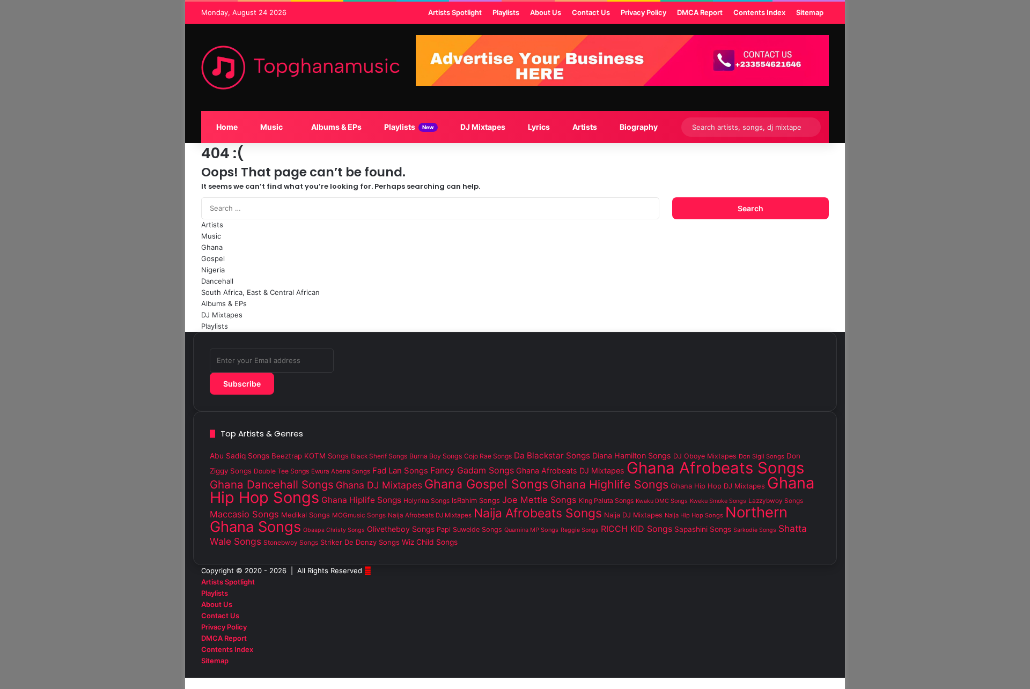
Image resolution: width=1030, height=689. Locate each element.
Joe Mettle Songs (539, 499)
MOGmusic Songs (359, 515)
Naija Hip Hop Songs (694, 515)
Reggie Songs (580, 530)
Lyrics (538, 126)
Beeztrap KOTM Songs (310, 455)
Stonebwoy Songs (290, 542)
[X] (817, 672)
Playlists (408, 126)
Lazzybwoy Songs (775, 501)
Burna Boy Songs (435, 456)
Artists (584, 126)
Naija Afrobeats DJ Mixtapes (430, 515)
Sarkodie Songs (754, 530)
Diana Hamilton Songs (631, 455)
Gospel (213, 258)
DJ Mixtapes (482, 126)
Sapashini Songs (702, 529)
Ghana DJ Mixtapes (379, 485)
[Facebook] (826, 672)
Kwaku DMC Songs (662, 501)
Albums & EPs (336, 126)
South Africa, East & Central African (260, 292)
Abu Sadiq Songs (239, 455)
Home (226, 126)
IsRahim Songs (476, 500)
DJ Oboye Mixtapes (705, 456)
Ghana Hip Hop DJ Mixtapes (718, 485)
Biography (638, 126)
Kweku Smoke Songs (718, 501)
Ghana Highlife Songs (609, 484)
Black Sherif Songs (379, 456)
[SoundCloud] (809, 672)
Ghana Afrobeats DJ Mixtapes (570, 470)
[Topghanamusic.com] (300, 68)
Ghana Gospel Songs (486, 484)
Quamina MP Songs (531, 530)
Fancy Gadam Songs (472, 470)
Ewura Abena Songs (340, 471)
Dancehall (217, 281)
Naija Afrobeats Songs (538, 513)
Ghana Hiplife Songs (361, 500)
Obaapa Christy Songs (334, 530)
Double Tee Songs (281, 471)
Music (271, 126)
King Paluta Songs (606, 501)
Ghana (212, 247)
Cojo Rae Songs (488, 456)
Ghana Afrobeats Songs (715, 467)
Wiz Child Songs (430, 542)
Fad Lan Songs (400, 470)
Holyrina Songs (426, 501)
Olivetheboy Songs (401, 529)
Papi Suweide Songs (469, 529)
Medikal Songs (305, 514)
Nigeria (213, 269)
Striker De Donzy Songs (360, 542)
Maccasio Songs (244, 514)
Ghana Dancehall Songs (272, 484)
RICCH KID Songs (636, 528)
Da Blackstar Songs (552, 455)
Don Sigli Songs (761, 456)
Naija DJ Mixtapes (633, 515)
